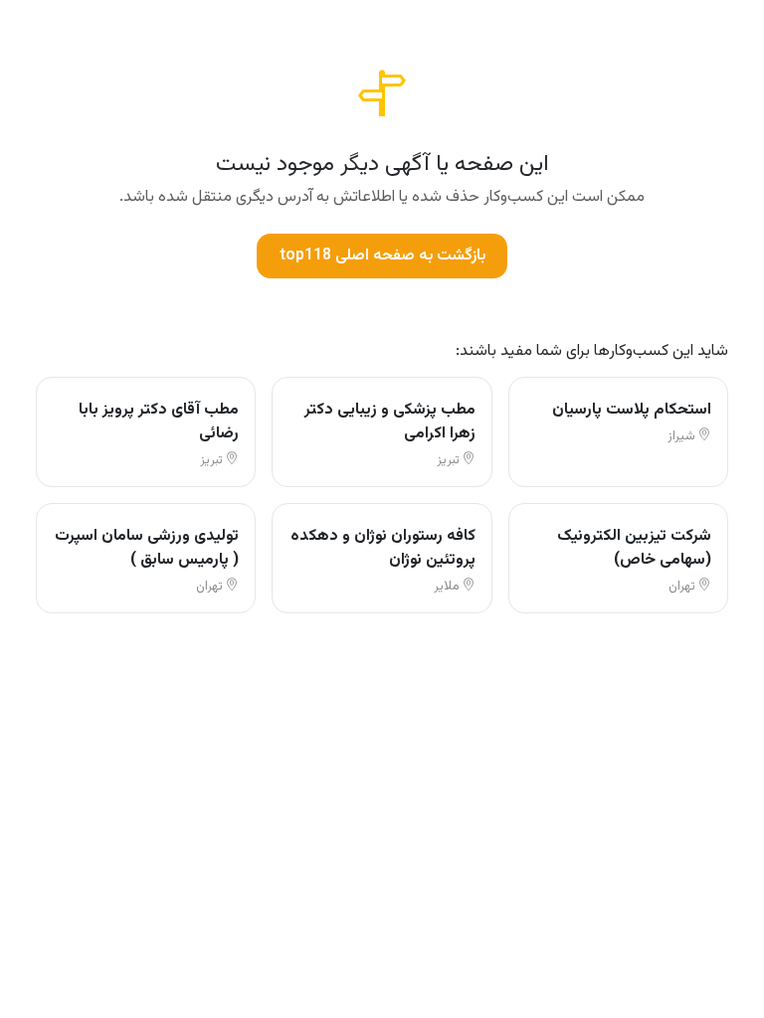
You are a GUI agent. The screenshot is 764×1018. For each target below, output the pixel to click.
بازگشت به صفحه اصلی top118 (382, 256)
